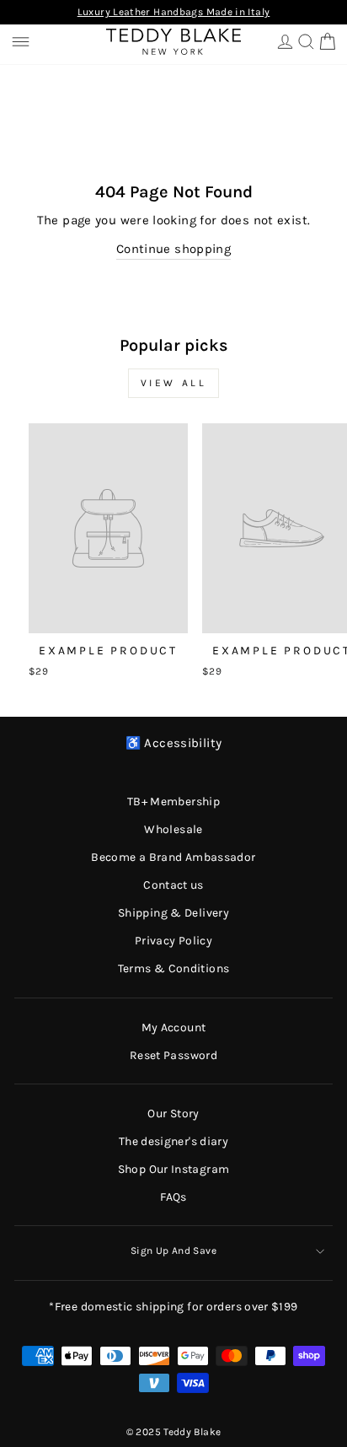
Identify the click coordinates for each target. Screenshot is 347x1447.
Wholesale (173, 829)
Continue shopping (173, 249)
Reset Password (173, 1055)
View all (174, 383)
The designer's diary (173, 1141)
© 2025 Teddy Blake (174, 1432)
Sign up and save (173, 1250)
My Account (173, 1027)
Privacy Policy (173, 940)
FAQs (173, 1197)
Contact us (173, 885)
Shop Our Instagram (174, 1169)
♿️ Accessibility (173, 743)
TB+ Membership (173, 801)
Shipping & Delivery (173, 912)
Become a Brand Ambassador (173, 857)
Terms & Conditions (174, 968)
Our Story (173, 1113)
